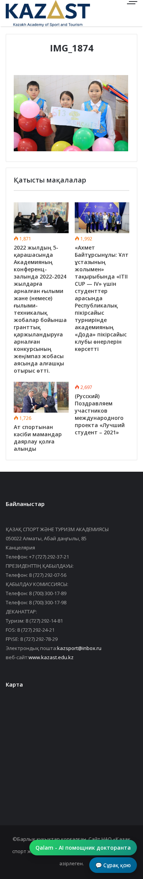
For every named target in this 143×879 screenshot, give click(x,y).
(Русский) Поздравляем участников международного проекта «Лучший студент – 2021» (100, 414)
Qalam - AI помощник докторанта (83, 847)
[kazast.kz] (32, 13)
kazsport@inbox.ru (79, 648)
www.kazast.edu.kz (51, 657)
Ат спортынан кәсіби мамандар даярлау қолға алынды (38, 437)
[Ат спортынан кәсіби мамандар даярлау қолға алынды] (41, 397)
